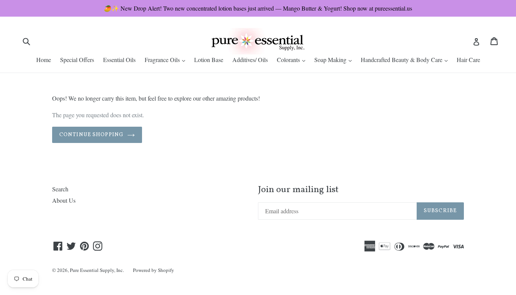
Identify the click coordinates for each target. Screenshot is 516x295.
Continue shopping (91, 134)
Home (43, 60)
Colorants (293, 59)
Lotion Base (208, 60)
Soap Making (334, 59)
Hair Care (468, 60)
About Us (64, 200)
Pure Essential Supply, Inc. (97, 270)
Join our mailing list (298, 190)
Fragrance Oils (167, 59)
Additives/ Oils (250, 60)
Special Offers (77, 60)
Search (60, 189)
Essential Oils (119, 60)
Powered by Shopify (153, 270)
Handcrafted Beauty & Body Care (406, 59)
